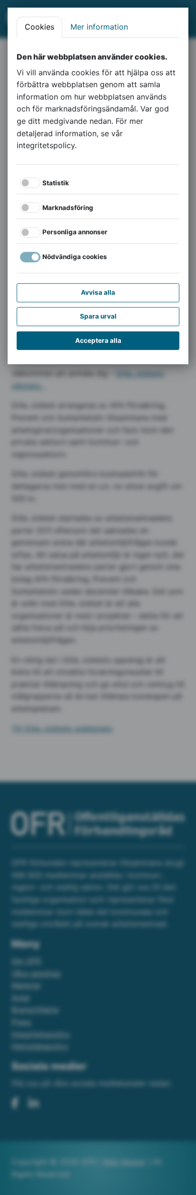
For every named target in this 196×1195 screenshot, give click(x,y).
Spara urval (98, 316)
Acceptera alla (98, 340)
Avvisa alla (98, 292)
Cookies (39, 26)
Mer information (99, 26)
